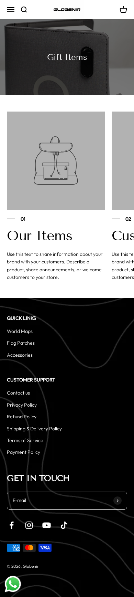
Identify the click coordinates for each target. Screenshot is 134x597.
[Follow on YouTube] (46, 525)
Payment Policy (23, 452)
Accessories (20, 355)
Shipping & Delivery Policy (34, 429)
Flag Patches (21, 343)
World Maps (20, 331)
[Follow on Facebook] (11, 525)
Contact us (18, 393)
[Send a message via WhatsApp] (12, 584)
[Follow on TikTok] (64, 525)
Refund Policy (21, 416)
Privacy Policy (22, 405)
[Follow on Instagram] (29, 525)
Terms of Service (25, 440)
